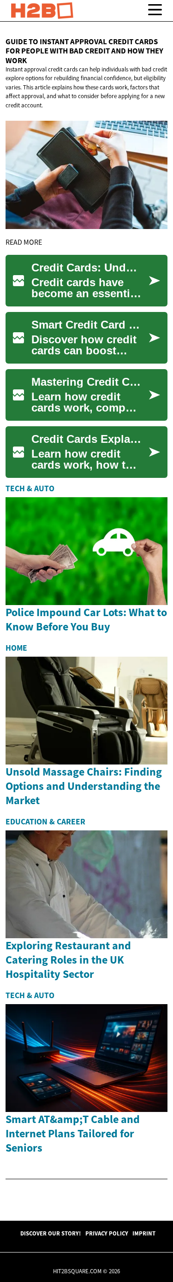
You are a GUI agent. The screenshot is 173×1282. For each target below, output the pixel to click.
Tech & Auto (30, 488)
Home (16, 648)
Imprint (143, 1233)
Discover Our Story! (50, 1233)
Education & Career (45, 822)
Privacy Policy (106, 1233)
